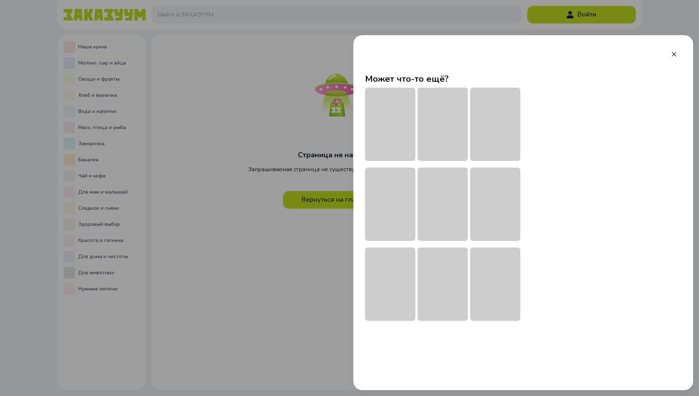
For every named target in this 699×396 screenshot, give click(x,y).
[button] (674, 54)
